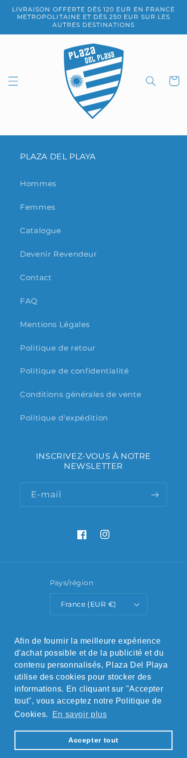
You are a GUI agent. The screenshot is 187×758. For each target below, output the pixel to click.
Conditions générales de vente (80, 394)
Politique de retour (58, 348)
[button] (12, 80)
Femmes (37, 207)
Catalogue (40, 230)
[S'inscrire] (155, 494)
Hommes (38, 183)
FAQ (29, 301)
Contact (35, 277)
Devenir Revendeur (58, 254)
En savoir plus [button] (79, 714)
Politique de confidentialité (74, 371)
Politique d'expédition (64, 417)
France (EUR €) (89, 604)
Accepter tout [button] (93, 740)
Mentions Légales (55, 324)
